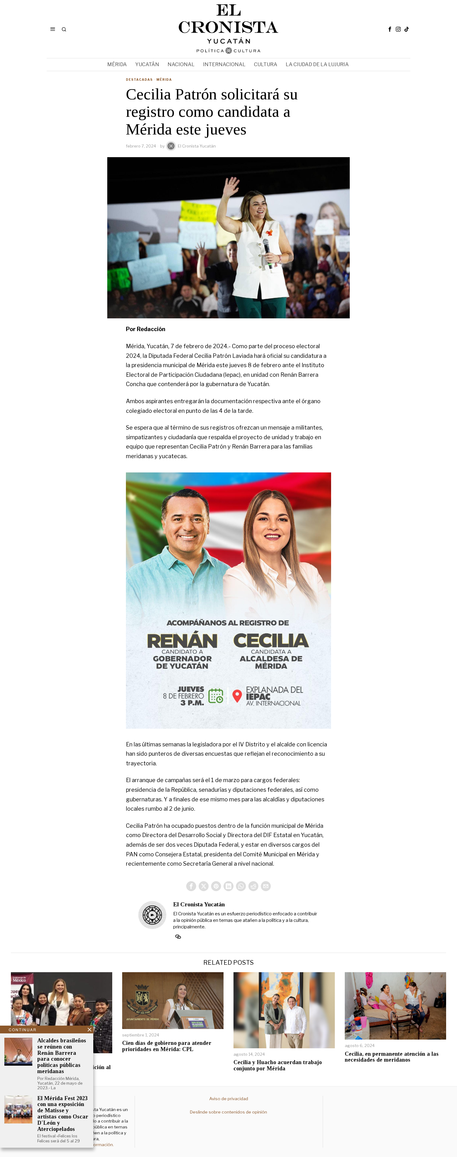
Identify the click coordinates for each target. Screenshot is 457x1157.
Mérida (164, 79)
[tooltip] (390, 29)
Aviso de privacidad (228, 1098)
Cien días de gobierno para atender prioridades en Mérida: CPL (166, 1046)
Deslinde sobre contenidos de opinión (228, 1111)
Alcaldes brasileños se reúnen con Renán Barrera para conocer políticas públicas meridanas (61, 1056)
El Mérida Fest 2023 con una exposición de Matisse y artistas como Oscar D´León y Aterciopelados (62, 1114)
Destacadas (139, 79)
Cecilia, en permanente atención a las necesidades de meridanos (392, 1057)
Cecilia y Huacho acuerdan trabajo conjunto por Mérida (277, 1065)
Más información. (96, 1144)
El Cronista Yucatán (197, 145)
